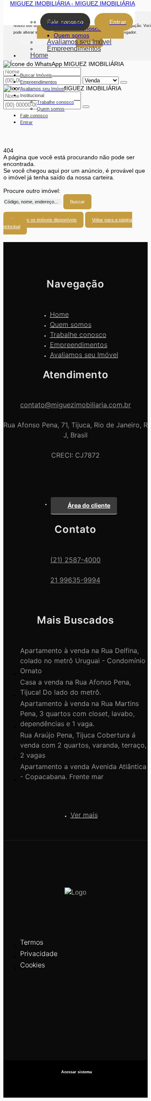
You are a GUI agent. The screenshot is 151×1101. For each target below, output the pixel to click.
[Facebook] (75, 1018)
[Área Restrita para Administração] (75, 1072)
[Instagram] (75, 1032)
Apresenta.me (75, 1084)
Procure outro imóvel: (31, 190)
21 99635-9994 (75, 580)
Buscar (77, 201)
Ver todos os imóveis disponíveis (43, 219)
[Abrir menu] (5, 68)
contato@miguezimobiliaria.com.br (75, 404)
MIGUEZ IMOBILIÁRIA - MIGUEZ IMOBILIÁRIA (72, 3)
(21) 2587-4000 (75, 560)
